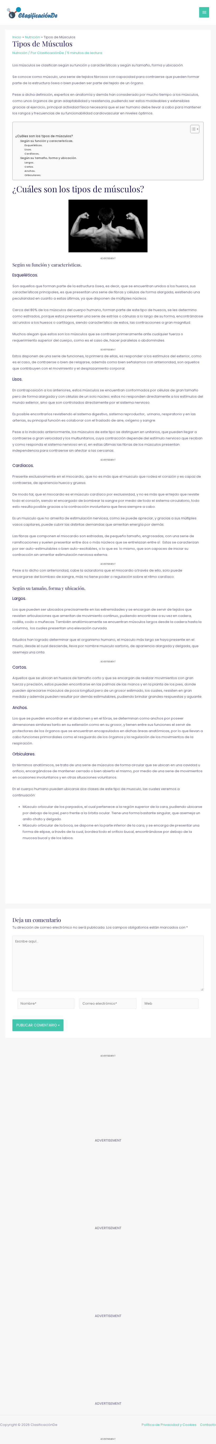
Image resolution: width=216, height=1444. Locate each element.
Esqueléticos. (33, 145)
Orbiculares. (32, 175)
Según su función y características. (46, 141)
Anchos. (29, 171)
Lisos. (28, 149)
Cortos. (29, 166)
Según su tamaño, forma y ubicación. (48, 158)
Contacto (208, 1424)
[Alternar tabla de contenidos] (192, 129)
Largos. (29, 162)
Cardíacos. (31, 153)
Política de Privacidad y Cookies (169, 1424)
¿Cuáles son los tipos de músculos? (44, 136)
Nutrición (19, 53)
